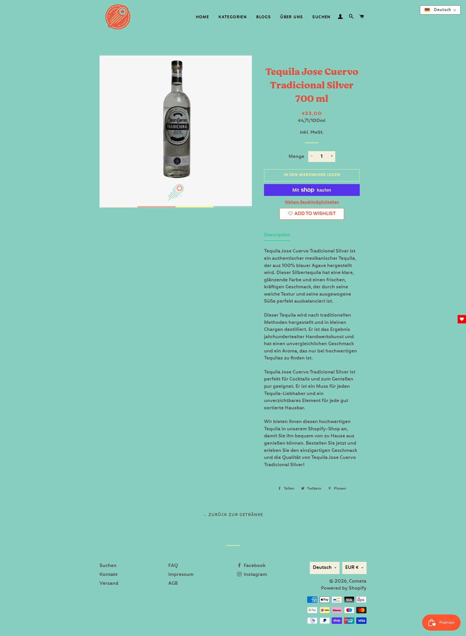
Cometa (357, 581)
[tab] (277, 236)
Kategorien (232, 17)
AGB (173, 583)
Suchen (321, 17)
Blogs (263, 17)
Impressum (181, 574)
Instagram (255, 574)
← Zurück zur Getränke (233, 515)
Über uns (291, 17)
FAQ (173, 566)
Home (202, 17)
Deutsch (322, 567)
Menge (296, 156)
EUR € (352, 567)
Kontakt (109, 574)
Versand (109, 583)
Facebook (254, 566)
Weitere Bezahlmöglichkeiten (312, 202)
